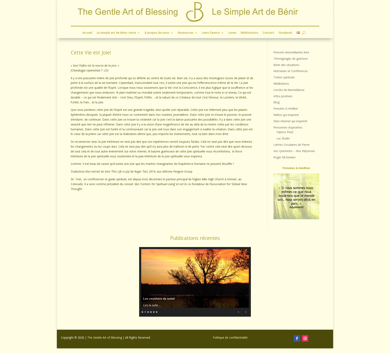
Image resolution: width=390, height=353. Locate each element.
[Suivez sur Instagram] (305, 338)
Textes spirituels (284, 77)
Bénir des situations (286, 65)
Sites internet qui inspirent (290, 121)
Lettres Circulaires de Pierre (291, 145)
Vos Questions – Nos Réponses (294, 151)
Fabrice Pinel (284, 132)
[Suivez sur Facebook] (297, 338)
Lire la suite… (152, 305)
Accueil (87, 33)
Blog (276, 102)
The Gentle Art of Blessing (104, 337)
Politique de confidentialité (230, 337)
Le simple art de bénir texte (116, 33)
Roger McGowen (284, 157)
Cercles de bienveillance (288, 90)
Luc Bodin (283, 138)
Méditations (249, 33)
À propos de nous (157, 33)
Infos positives (282, 96)
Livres (232, 33)
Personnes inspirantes (287, 127)
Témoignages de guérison (290, 58)
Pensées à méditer (285, 108)
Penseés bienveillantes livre (291, 52)
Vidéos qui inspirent (286, 115)
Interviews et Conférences (290, 71)
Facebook (285, 33)
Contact (268, 33)
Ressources (185, 33)
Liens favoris (211, 33)
